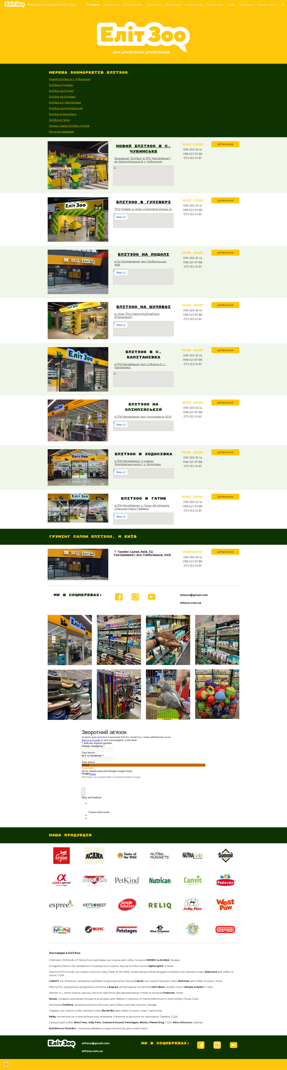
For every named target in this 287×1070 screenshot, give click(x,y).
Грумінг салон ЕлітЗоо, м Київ (69, 125)
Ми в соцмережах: (61, 131)
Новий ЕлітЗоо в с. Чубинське (70, 79)
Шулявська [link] (173, 4)
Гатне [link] (231, 4)
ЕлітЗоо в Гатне (59, 120)
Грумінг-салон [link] (267, 4)
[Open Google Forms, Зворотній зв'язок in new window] (200, 732)
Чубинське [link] (111, 4)
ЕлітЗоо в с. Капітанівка (65, 102)
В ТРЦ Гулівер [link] (133, 4)
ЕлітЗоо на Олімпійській (66, 108)
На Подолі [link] (154, 4)
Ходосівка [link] (246, 4)
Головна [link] (93, 4)
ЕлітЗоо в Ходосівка (62, 114)
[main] (143, 73)
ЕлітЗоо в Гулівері (61, 85)
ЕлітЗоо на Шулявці (62, 96)
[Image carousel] (143, 36)
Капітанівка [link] (215, 4)
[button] (283, 5)
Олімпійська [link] (194, 4)
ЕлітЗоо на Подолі (61, 90)
